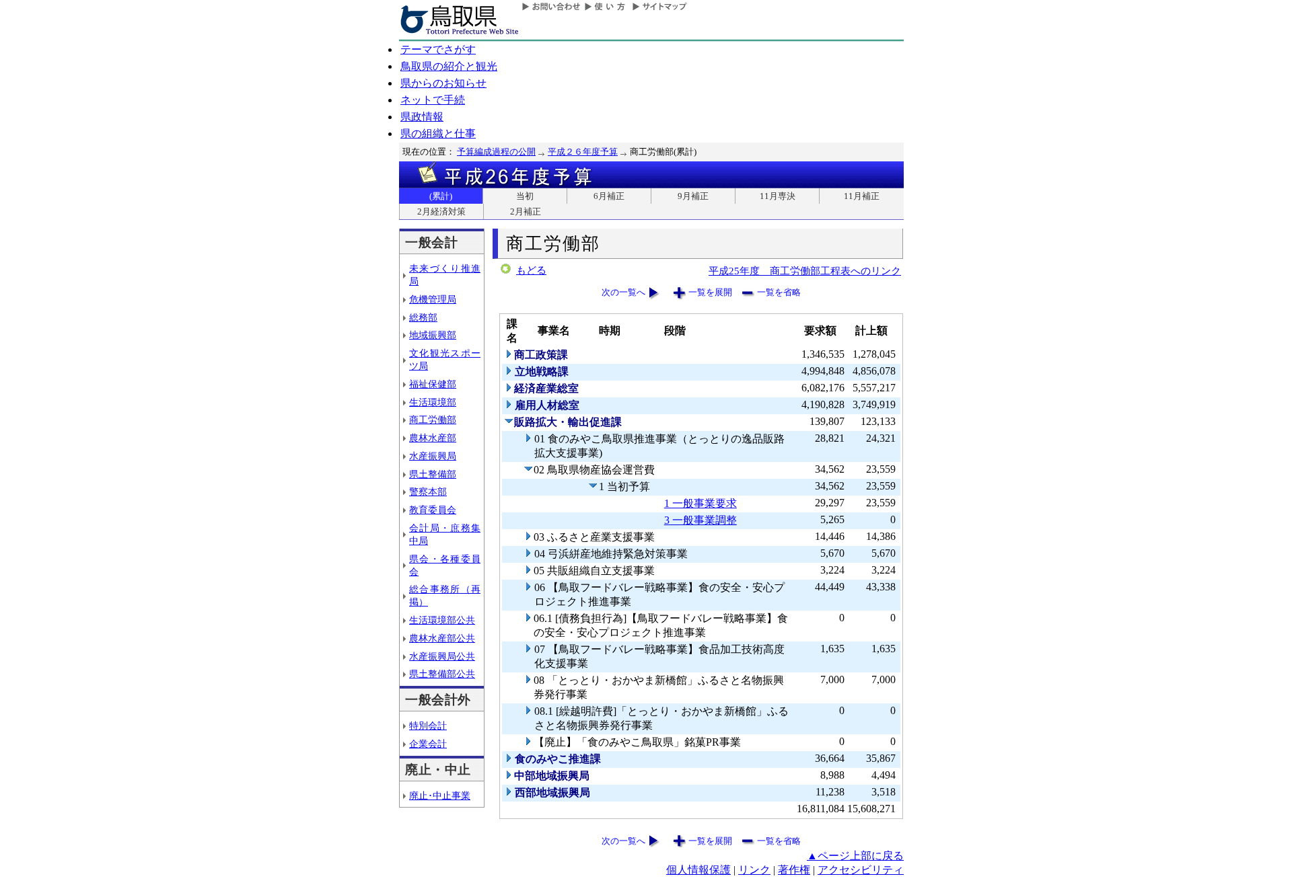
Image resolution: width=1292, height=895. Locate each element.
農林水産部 (432, 437)
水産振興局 (432, 456)
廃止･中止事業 (439, 795)
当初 (525, 196)
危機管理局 (432, 299)
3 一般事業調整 (700, 520)
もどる (531, 270)
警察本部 (428, 491)
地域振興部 (432, 334)
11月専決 (777, 196)
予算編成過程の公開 (496, 152)
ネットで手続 (432, 100)
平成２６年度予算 (583, 152)
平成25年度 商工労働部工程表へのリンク (805, 270)
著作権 (794, 869)
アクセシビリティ (861, 869)
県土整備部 (432, 474)
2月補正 (525, 211)
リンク (754, 869)
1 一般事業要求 (700, 503)
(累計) (440, 196)
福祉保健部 (432, 384)
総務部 (423, 317)
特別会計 (428, 725)
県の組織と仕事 (438, 133)
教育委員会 (432, 509)
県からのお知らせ (443, 83)
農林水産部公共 (442, 638)
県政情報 (421, 116)
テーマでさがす (438, 49)
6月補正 (609, 196)
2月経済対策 (441, 211)
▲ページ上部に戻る (855, 855)
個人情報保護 (698, 869)
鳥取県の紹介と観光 (448, 66)
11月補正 (862, 196)
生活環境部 (432, 402)
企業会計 (428, 743)
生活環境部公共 (442, 620)
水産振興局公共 (442, 656)
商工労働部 (432, 419)
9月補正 (693, 196)
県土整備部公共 (442, 673)
